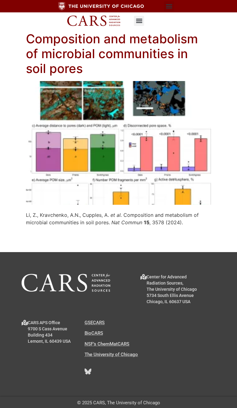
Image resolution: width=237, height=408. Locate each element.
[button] (169, 6)
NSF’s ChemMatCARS (107, 344)
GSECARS (95, 322)
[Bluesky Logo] (88, 371)
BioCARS (94, 333)
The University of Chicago (111, 354)
